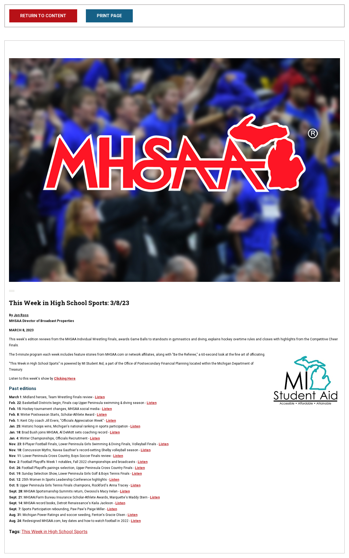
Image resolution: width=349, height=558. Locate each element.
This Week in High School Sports (55, 531)
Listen (100, 397)
